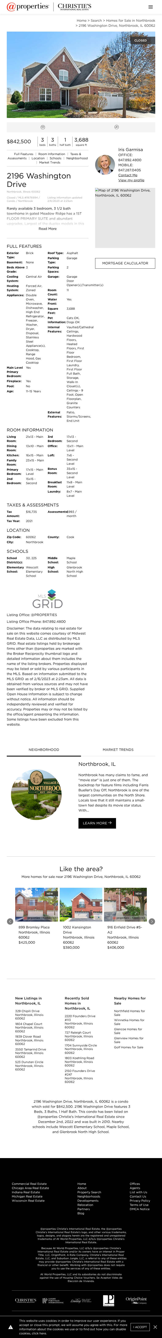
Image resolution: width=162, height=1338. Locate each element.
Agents (135, 1188)
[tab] (44, 750)
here (42, 1333)
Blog (80, 1213)
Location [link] (39, 158)
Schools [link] (56, 158)
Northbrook (25, 200)
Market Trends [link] (49, 162)
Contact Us (138, 1196)
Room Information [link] (52, 154)
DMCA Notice (140, 1209)
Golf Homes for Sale (128, 1047)
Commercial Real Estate (29, 1183)
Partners (83, 1209)
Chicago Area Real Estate (30, 1188)
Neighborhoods (88, 1196)
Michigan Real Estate (27, 1196)
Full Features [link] (24, 154)
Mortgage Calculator (125, 263)
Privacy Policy (140, 1200)
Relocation (85, 1205)
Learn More (95, 823)
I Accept (140, 1327)
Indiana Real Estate (26, 1192)
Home (81, 1183)
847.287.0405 (129, 170)
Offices (135, 1183)
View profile (131, 180)
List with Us (138, 1192)
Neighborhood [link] (77, 158)
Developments (88, 1200)
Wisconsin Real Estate (28, 1200)
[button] (125, 218)
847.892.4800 (129, 160)
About (82, 1188)
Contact (127, 175)
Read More (48, 229)
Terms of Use (139, 1205)
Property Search (89, 1192)
